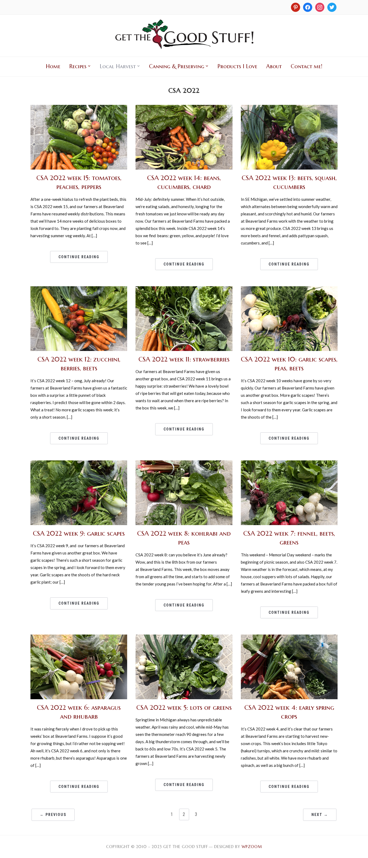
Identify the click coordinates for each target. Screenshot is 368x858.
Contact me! (306, 66)
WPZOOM (252, 846)
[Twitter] (331, 7)
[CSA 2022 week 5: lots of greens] (184, 638)
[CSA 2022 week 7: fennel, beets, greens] (289, 463)
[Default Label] (319, 7)
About (274, 66)
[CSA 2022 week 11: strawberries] (184, 289)
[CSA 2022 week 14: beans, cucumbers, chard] (184, 108)
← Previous (53, 814)
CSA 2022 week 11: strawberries (184, 359)
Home (53, 66)
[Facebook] (307, 7)
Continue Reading (78, 257)
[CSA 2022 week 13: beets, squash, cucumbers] (289, 108)
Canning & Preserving (176, 66)
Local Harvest (118, 66)
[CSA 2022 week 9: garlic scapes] (78, 463)
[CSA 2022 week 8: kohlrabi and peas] (184, 463)
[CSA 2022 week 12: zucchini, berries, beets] (78, 289)
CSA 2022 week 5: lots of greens (184, 708)
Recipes (77, 66)
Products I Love (237, 66)
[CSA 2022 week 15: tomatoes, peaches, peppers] (78, 108)
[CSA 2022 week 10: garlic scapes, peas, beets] (289, 289)
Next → (319, 814)
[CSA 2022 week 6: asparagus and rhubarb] (78, 638)
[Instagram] (295, 7)
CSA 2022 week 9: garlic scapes (79, 533)
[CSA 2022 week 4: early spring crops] (289, 638)
